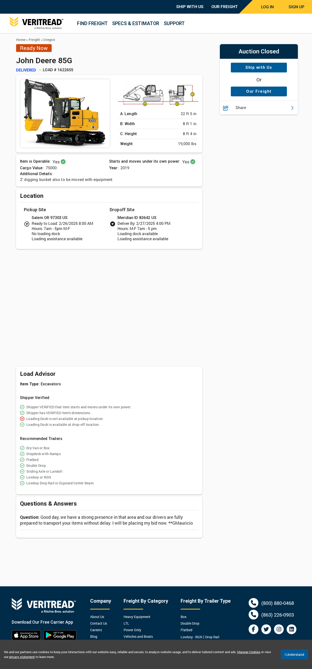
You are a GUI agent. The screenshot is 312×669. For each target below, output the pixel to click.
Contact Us (98, 623)
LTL (126, 623)
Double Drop (190, 623)
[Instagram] (279, 629)
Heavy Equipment (137, 616)
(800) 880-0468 (277, 603)
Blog (93, 636)
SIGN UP (296, 6)
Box (183, 616)
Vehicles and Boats (138, 636)
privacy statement (22, 657)
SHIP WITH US (190, 6)
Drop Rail (212, 637)
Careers (96, 630)
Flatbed (186, 630)
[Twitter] (266, 629)
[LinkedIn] (291, 629)
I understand (294, 654)
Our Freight (259, 91)
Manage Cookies (248, 652)
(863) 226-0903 (277, 614)
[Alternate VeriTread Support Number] (253, 614)
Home (20, 39)
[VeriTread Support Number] (253, 603)
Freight (34, 39)
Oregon (49, 39)
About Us (97, 616)
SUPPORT (174, 23)
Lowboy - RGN (191, 637)
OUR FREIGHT (224, 6)
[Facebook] (253, 629)
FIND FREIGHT (92, 23)
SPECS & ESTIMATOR (135, 23)
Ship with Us (258, 67)
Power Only (132, 630)
